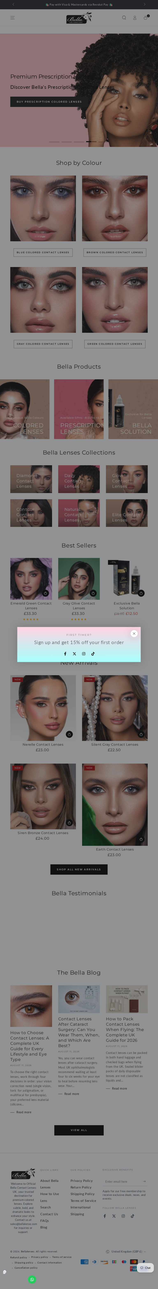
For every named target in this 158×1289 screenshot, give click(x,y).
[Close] (134, 633)
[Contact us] (32, 1279)
